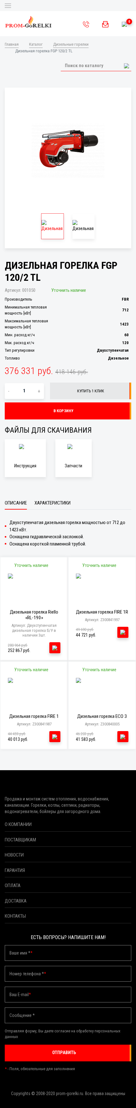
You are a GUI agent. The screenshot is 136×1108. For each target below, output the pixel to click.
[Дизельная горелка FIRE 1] (34, 692)
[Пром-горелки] (28, 22)
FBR (125, 299)
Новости (14, 855)
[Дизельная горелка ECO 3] (102, 692)
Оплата (13, 885)
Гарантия (15, 870)
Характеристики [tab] (52, 503)
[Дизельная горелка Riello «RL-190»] (34, 588)
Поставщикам (20, 840)
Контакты (15, 916)
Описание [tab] (16, 503)
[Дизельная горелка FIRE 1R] (102, 588)
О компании (18, 824)
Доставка (16, 901)
